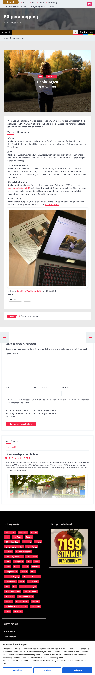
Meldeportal (10, 581)
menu (4, 32)
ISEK (36, 562)
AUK (14, 447)
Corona (38, 542)
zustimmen (77, 670)
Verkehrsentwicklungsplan (16, 606)
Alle (40, 76)
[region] (47, 658)
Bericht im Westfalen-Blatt (28, 291)
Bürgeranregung (21, 16)
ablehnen (47, 670)
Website (65, 387)
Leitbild (53, 6)
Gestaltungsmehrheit (14, 557)
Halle (25, 2)
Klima (8, 567)
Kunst (25, 567)
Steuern (9, 601)
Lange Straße (11, 572)
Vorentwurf (35, 606)
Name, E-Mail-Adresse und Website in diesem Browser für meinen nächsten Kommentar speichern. (48, 401)
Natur (22, 581)
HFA (28, 562)
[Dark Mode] (75, 32)
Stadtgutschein (30, 591)
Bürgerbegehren (38, 6)
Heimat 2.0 (51, 76)
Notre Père (33, 581)
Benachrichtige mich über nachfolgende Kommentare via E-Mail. (18, 413)
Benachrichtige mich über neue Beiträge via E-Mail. (46, 412)
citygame (27, 542)
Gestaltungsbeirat (29, 316)
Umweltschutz (22, 601)
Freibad (9, 552)
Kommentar (12, 354)
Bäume (29, 537)
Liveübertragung (12, 576)
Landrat (35, 567)
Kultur (16, 567)
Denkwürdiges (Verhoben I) (23, 454)
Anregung (52, 2)
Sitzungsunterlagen (28, 586)
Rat (33, 2)
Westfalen (18, 611)
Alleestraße (10, 532)
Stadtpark (10, 596)
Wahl (41, 2)
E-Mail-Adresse (42, 387)
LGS (33, 572)
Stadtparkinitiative (25, 596)
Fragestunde (32, 547)
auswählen (17, 670)
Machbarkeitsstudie (31, 576)
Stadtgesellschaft (13, 591)
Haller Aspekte (52, 204)
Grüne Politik (32, 557)
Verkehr (35, 601)
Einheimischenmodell (16, 6)
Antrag (34, 532)
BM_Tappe (17, 537)
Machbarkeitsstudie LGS (18, 188)
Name (9, 387)
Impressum (9, 631)
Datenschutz (10, 637)
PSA (7, 586)
